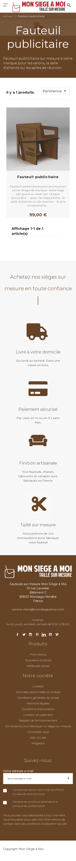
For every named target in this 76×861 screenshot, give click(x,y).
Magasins (38, 743)
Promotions (38, 654)
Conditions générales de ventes (38, 698)
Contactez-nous (38, 732)
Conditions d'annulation (38, 709)
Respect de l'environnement (38, 720)
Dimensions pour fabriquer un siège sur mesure (38, 726)
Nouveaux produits (38, 660)
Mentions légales (38, 703)
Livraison (38, 686)
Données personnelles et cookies (38, 692)
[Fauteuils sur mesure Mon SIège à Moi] (38, 6)
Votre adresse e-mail (18, 771)
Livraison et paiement (38, 715)
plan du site (38, 737)
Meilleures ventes (38, 666)
